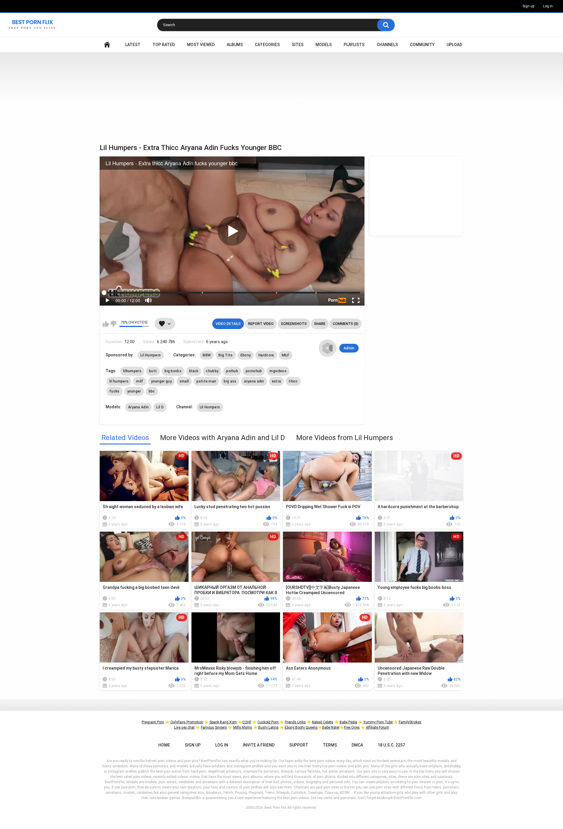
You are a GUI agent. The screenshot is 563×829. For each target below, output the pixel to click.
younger (134, 391)
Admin (349, 348)
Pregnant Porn (153, 722)
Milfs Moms (242, 727)
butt (153, 371)
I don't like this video (113, 324)
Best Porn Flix (275, 808)
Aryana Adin (138, 407)
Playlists (354, 44)
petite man (206, 381)
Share (319, 324)
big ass (230, 381)
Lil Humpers (150, 355)
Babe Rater (331, 727)
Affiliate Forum (377, 727)
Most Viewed (201, 44)
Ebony (245, 355)
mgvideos (277, 371)
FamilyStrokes (410, 722)
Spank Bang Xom (223, 722)
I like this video (106, 324)
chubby (212, 371)
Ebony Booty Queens (301, 727)
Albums (235, 44)
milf (139, 381)
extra (276, 381)
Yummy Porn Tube (378, 722)
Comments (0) (345, 324)
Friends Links (295, 722)
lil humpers (118, 381)
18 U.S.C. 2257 (391, 745)
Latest (132, 44)
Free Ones (352, 727)
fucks (114, 391)
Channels (387, 44)
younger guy (161, 381)
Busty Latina (268, 727)
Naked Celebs (322, 722)
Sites (297, 44)
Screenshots (294, 324)
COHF (246, 722)
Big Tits (225, 355)
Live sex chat (184, 727)
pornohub (254, 371)
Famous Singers (214, 727)
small (184, 381)
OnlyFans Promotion (186, 722)
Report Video (261, 324)
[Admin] (327, 348)
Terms (330, 745)
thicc (293, 381)
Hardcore (266, 355)
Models (324, 44)
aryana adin (254, 381)
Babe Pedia (348, 722)
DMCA (357, 745)
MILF (285, 355)
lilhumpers (132, 371)
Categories (267, 44)
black (194, 371)
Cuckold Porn (268, 722)
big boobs (173, 371)
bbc (152, 391)
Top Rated (163, 44)
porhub (232, 371)
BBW (207, 355)
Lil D (160, 407)
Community (422, 44)
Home (107, 44)
